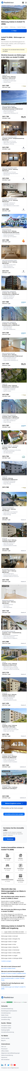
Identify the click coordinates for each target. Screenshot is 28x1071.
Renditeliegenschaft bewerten (9, 1011)
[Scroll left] (3, 932)
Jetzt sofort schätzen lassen (8, 968)
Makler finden (4, 1015)
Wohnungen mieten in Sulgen (9, 941)
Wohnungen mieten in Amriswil (9, 936)
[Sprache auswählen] (23, 2)
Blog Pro (3, 1040)
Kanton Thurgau (21, 27)
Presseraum (4, 1048)
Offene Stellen (5, 1051)
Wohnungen (7, 859)
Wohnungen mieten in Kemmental (10, 950)
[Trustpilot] (14, 1002)
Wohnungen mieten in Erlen (8, 944)
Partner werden (5, 1038)
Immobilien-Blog (5, 1019)
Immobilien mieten (6, 1027)
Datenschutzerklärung (7, 1055)
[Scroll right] (25, 932)
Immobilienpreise (5, 1013)
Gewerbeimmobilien (7, 880)
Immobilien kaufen (6, 1025)
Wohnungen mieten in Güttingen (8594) (11, 958)
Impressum (4, 1057)
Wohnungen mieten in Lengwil (9, 955)
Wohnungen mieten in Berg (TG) (9, 947)
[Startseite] (1, 27)
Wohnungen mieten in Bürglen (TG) (10, 939)
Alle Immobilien (5, 1059)
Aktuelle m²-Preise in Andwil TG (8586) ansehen (13, 973)
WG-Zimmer (7, 869)
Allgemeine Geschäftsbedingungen (10, 1053)
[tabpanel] (14, 947)
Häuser (20, 859)
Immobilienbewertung (7, 1008)
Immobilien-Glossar (6, 1017)
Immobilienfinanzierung (7, 1032)
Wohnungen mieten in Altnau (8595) (10, 952)
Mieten (6, 27)
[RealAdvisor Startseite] (7, 3)
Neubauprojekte (5, 1030)
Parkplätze (20, 869)
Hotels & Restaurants (20, 880)
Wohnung (12, 27)
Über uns (3, 1046)
